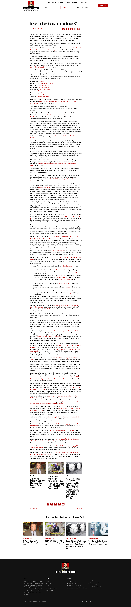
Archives (68, 2)
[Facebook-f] (90, 601)
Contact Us (74, 2)
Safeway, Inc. (43, 81)
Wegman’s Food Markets (45, 83)
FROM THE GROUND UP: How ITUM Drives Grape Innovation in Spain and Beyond (56, 483)
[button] (63, 29)
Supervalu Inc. (44, 85)
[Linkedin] (86, 601)
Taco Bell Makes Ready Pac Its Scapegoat (61, 430)
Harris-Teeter (48, 309)
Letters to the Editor (72, 476)
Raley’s (61, 275)
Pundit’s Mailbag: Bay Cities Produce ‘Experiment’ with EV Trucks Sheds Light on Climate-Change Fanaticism (97, 543)
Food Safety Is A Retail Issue (38, 67)
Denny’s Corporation (44, 91)
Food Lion (67, 287)
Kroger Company (44, 87)
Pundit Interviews (53, 476)
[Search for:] (52, 7)
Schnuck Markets (67, 266)
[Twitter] (82, 601)
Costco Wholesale (44, 93)
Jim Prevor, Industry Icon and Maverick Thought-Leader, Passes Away (38, 483)
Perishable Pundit (35, 476)
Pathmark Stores (62, 277)
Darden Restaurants (44, 187)
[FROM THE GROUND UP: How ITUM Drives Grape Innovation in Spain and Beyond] (56, 468)
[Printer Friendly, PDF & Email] (77, 30)
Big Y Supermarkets (64, 283)
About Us (54, 2)
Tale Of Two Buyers (58, 251)
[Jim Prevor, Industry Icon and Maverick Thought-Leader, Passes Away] (38, 467)
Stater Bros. (62, 291)
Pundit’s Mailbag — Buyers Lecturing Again (49, 336)
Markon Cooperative (42, 96)
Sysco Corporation (44, 89)
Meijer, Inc (59, 270)
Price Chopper (73, 272)
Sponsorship (84, 2)
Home (48, 2)
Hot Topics (60, 2)
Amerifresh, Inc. (44, 95)
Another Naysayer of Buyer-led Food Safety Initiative (65, 331)
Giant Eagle (68, 293)
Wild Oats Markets (66, 279)
